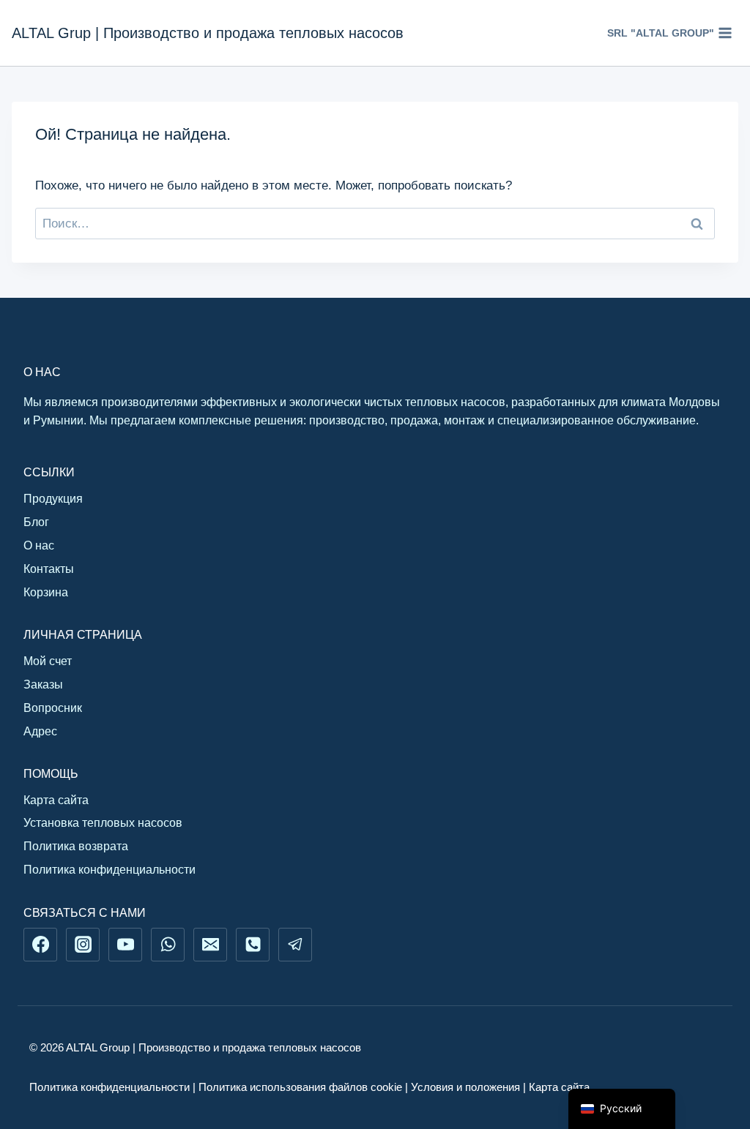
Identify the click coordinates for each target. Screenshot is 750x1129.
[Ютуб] (125, 944)
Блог (36, 522)
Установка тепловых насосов (102, 823)
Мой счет (47, 661)
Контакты (48, 569)
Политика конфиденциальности (109, 869)
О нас (38, 545)
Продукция (53, 498)
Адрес (40, 731)
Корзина (45, 592)
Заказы (43, 684)
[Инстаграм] (83, 944)
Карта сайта (56, 800)
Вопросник (52, 708)
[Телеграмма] (295, 944)
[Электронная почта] (210, 944)
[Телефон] (253, 944)
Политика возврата (75, 846)
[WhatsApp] (168, 944)
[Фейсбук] (40, 944)
